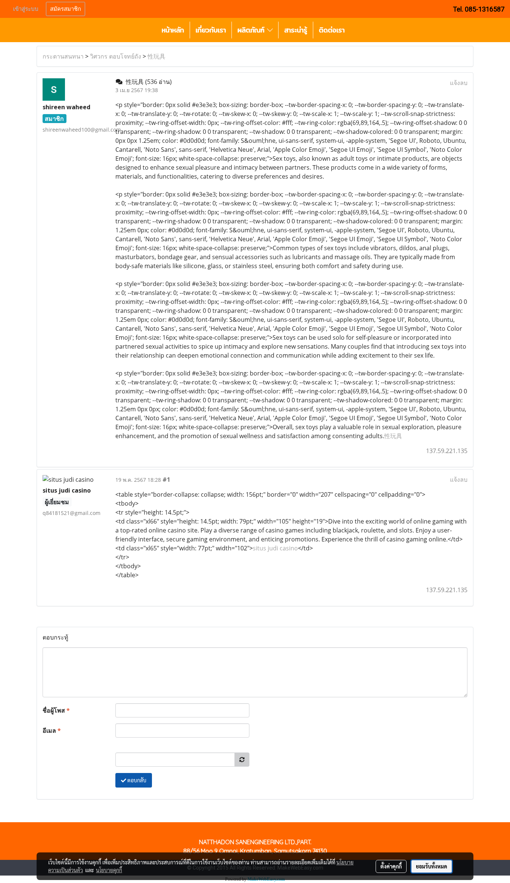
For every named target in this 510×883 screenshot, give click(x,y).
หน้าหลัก (173, 30)
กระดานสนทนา (63, 56)
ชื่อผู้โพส (56, 710)
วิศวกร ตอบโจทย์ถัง (115, 56)
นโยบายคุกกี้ (109, 870)
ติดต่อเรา (332, 30)
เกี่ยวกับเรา (211, 30)
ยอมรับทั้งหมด (431, 866)
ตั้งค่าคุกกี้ (391, 866)
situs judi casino (275, 548)
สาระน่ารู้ (295, 30)
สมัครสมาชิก (65, 9)
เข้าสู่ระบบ (25, 9)
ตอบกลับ (136, 780)
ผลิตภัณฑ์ (252, 30)
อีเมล (52, 730)
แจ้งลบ (458, 83)
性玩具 (156, 56)
